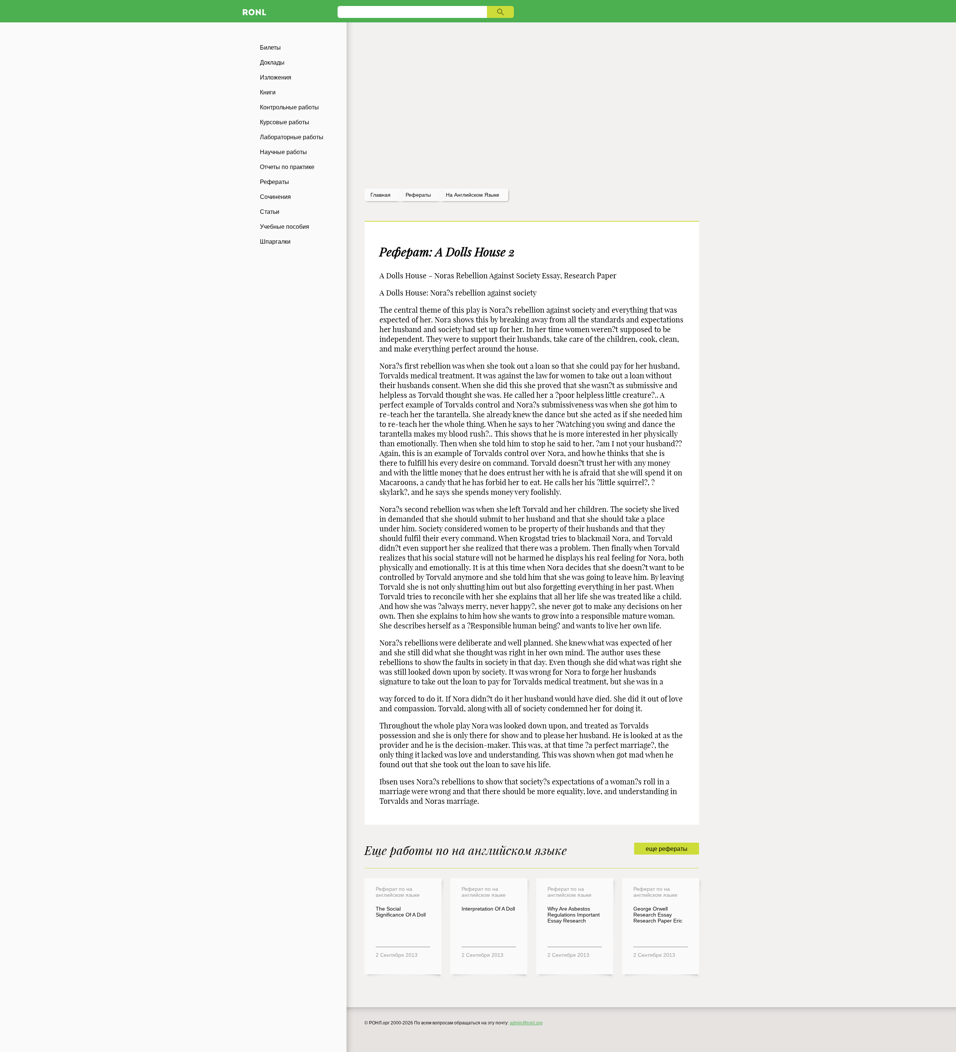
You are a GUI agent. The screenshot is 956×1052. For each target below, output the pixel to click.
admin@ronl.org (526, 1023)
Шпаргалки (275, 241)
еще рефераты (666, 849)
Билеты (270, 47)
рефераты (418, 195)
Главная (380, 195)
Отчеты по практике (287, 167)
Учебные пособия (284, 227)
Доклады (272, 62)
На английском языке (472, 195)
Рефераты (274, 182)
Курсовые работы (284, 122)
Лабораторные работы (291, 137)
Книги (268, 92)
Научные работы (283, 152)
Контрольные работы (289, 107)
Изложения (275, 77)
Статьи (269, 212)
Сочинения (275, 197)
